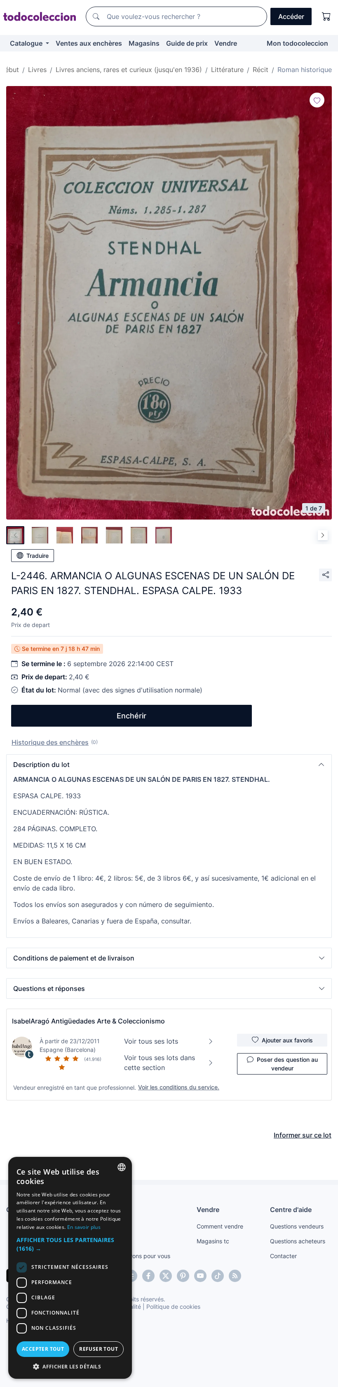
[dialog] (70, 1268)
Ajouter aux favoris (287, 1040)
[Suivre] (317, 100)
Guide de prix (187, 43)
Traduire (37, 555)
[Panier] (326, 16)
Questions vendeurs (297, 1226)
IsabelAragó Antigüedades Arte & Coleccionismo (88, 1021)
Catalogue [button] (27, 43)
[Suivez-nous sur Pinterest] (183, 1276)
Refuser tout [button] (98, 1348)
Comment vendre (220, 1226)
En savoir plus (84, 1227)
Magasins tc (213, 1241)
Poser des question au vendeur (287, 1064)
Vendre (225, 43)
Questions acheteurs (297, 1241)
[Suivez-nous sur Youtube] (200, 1276)
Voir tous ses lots (151, 1041)
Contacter (283, 1255)
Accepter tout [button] (43, 1348)
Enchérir (131, 715)
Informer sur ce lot (302, 1135)
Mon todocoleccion (297, 43)
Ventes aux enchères (89, 43)
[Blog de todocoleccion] (235, 1276)
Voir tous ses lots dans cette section (159, 1063)
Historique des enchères (50, 742)
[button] (169, 764)
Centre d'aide (291, 1209)
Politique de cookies (173, 1306)
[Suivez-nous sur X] (166, 1276)
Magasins (144, 43)
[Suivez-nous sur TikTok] (217, 1276)
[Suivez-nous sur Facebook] (148, 1276)
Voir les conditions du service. (178, 1087)
